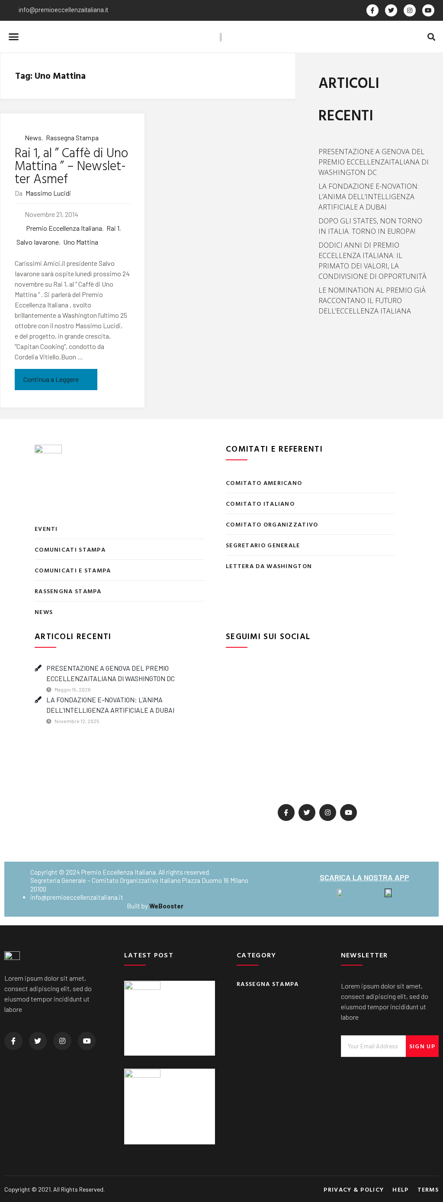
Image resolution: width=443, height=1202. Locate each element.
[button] (14, 37)
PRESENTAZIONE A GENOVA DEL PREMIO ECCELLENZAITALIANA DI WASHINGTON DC (373, 162)
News (33, 137)
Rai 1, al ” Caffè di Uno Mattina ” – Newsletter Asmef (71, 165)
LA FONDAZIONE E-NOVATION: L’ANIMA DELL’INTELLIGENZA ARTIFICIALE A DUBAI (368, 196)
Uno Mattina (80, 242)
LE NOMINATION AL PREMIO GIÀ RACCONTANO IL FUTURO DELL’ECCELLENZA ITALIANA (372, 300)
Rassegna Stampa (72, 137)
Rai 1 (112, 228)
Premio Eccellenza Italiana (64, 228)
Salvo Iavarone (37, 242)
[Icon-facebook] (286, 812)
